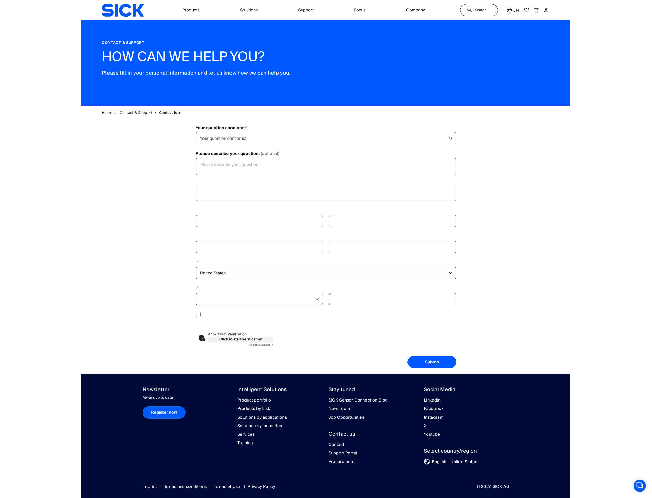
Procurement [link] (342, 462)
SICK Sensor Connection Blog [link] (358, 400)
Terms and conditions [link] (186, 486)
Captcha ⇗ (261, 345)
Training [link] (245, 443)
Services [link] (246, 434)
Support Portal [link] (343, 453)
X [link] (425, 426)
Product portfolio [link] (254, 400)
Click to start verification (240, 339)
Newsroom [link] (339, 409)
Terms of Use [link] (227, 486)
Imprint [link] (150, 486)
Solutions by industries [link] (259, 426)
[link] (123, 10)
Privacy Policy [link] (261, 486)
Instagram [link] (434, 417)
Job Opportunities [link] (346, 417)
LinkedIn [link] (432, 400)
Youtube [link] (432, 434)
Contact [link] (336, 444)
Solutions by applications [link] (262, 417)
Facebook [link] (434, 409)
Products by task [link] (253, 409)
